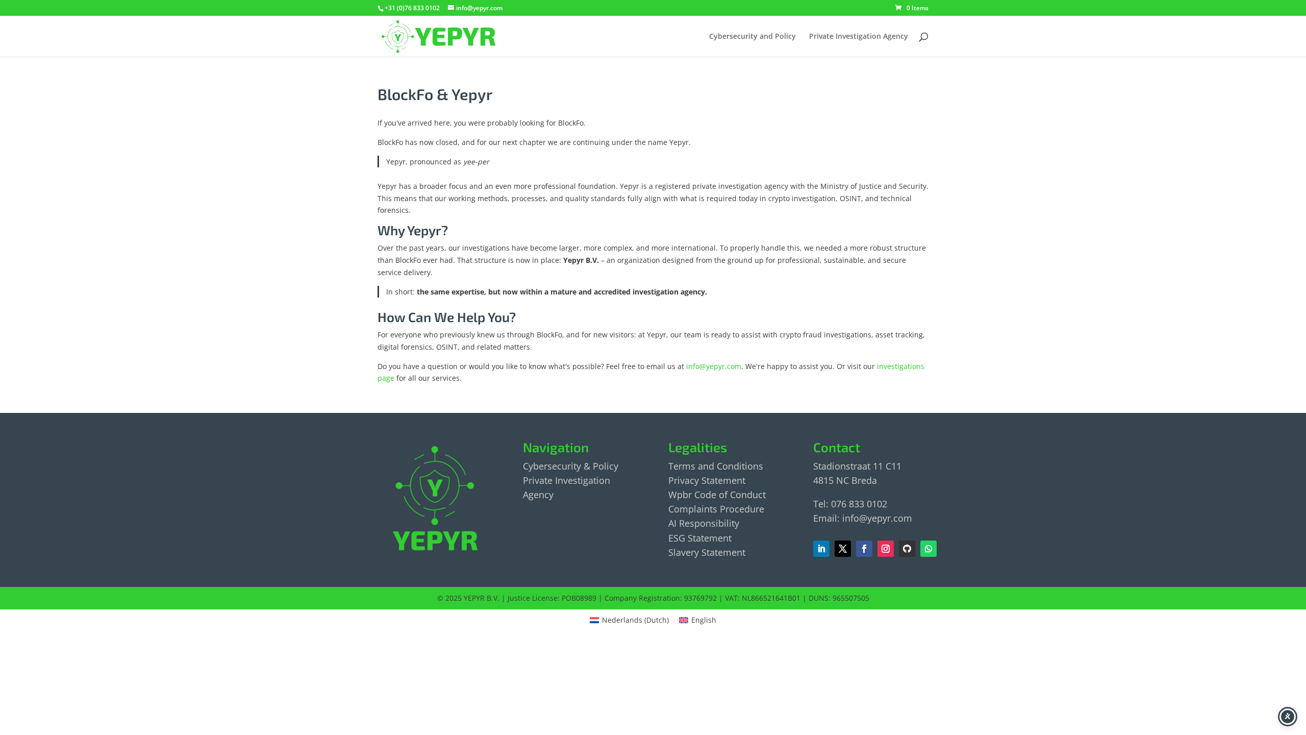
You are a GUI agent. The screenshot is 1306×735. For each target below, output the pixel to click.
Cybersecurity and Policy (752, 37)
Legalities (697, 447)
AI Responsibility (703, 523)
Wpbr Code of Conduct (717, 494)
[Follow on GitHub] (907, 549)
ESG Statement (700, 538)
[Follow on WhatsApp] (928, 549)
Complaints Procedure (716, 509)
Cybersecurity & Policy (570, 466)
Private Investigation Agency (858, 37)
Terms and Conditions (715, 466)
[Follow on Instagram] (885, 549)
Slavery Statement (706, 552)
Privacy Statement (706, 480)
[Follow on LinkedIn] (821, 549)
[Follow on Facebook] (843, 549)
